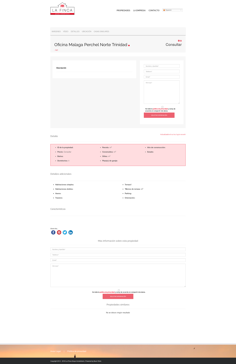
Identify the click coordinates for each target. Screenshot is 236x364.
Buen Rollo (97, 361)
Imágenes (56, 31)
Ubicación (86, 31)
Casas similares (101, 31)
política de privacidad (160, 109)
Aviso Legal (55, 351)
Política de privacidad (76, 351)
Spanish (168, 10)
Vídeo (65, 31)
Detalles (75, 31)
